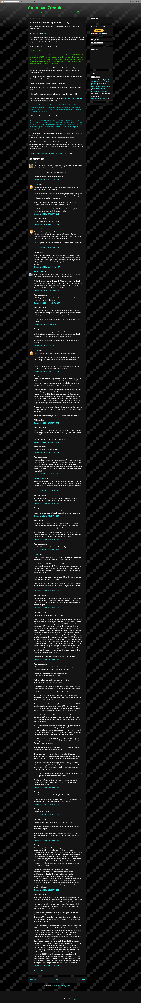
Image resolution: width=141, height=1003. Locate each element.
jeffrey (36, 163)
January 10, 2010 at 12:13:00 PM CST (47, 303)
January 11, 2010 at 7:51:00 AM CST (46, 516)
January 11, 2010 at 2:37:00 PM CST (46, 659)
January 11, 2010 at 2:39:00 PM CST (46, 787)
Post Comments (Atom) (62, 986)
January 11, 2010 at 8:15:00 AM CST (46, 539)
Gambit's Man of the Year (73, 98)
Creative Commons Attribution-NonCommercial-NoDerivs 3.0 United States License (101, 86)
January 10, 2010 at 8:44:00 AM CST (46, 214)
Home (57, 980)
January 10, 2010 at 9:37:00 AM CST (46, 248)
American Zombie (45, 7)
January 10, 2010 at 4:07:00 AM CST (46, 180)
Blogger (74, 999)
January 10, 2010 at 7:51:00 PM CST (46, 452)
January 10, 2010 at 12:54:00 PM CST (47, 324)
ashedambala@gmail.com (99, 98)
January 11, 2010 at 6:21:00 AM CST (46, 503)
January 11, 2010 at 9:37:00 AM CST (46, 608)
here (44, 33)
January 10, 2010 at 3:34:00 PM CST (46, 423)
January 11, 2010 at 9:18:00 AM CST (46, 550)
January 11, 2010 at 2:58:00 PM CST (46, 804)
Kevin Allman (39, 271)
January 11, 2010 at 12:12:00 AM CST (47, 491)
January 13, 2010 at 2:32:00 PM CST (46, 890)
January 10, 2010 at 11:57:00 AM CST (47, 267)
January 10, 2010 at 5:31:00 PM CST (46, 442)
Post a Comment (37, 970)
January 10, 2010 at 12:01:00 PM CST (47, 290)
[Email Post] (71, 153)
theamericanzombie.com (99, 91)
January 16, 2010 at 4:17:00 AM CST (46, 966)
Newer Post (34, 980)
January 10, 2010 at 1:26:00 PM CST (46, 371)
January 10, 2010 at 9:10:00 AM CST (46, 224)
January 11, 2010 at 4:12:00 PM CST (46, 815)
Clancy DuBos (39, 478)
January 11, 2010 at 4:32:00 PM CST (46, 840)
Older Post (80, 980)
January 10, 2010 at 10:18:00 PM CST (47, 474)
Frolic (36, 184)
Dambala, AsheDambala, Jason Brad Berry (101, 81)
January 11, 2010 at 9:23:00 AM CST (46, 591)
